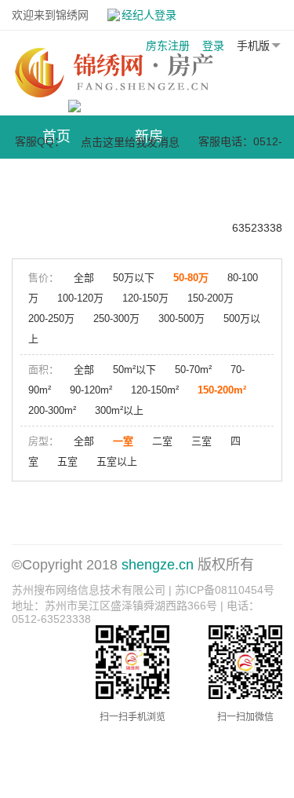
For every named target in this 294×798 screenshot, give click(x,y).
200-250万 (51, 318)
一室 (123, 441)
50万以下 (133, 278)
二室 (162, 441)
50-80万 (191, 278)
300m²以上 (119, 410)
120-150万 (145, 298)
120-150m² (155, 390)
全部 (84, 278)
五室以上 (116, 461)
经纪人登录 (149, 15)
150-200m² (222, 390)
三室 (201, 441)
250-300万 (116, 318)
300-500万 (181, 318)
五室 (67, 461)
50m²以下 (134, 369)
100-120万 (80, 298)
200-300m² (52, 410)
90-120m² (91, 390)
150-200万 (210, 298)
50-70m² (193, 369)
